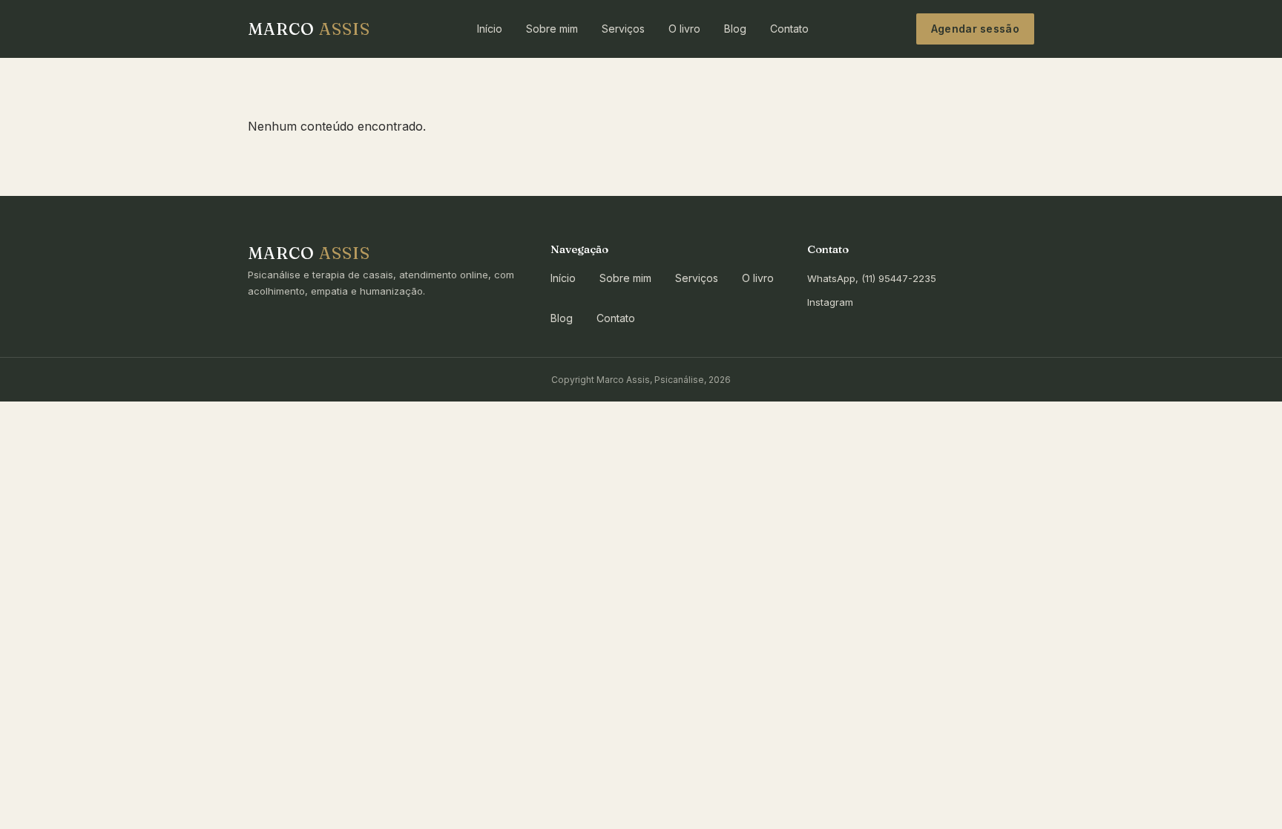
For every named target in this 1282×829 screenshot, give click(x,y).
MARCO (309, 29)
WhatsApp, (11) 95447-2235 (871, 278)
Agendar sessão (975, 28)
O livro (684, 28)
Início (489, 28)
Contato (789, 28)
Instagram (830, 302)
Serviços (623, 28)
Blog (735, 28)
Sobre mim (552, 28)
